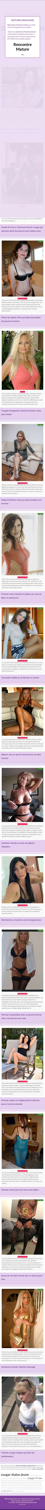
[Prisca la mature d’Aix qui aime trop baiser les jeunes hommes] (22, 269)
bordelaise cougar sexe (35, 1475)
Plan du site (22, 1504)
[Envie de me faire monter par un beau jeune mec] (22, 1227)
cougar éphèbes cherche (10, 1488)
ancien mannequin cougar (36, 1488)
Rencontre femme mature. (31, 1499)
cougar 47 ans (35, 1478)
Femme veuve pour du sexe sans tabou (20, 1190)
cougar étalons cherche (27, 1482)
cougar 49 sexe (5, 1487)
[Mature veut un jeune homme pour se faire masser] (22, 712)
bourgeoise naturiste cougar (8, 1480)
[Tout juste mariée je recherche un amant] (22, 633)
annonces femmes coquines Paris (26, 1465)
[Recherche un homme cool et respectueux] (22, 880)
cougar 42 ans (13, 1487)
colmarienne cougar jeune (16, 1484)
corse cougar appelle (22, 1488)
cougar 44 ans (4, 1485)
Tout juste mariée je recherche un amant (20, 677)
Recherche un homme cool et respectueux (21, 920)
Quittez (22, 54)
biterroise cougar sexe (18, 1491)
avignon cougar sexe (22, 1480)
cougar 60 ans (6, 1491)
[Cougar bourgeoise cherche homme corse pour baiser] (22, 361)
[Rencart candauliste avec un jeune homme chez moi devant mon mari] (22, 961)
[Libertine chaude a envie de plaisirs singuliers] (22, 795)
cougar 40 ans (4, 1484)
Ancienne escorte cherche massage (18, 1367)
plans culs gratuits (38, 1469)
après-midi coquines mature (19, 1478)
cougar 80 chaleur (13, 1485)
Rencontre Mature (22, 46)
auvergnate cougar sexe (14, 1482)
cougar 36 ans (27, 1484)
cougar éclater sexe (6, 1478)
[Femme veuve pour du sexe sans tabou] (22, 1142)
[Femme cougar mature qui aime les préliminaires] (22, 1405)
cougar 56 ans (38, 1482)
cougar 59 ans (20, 1487)
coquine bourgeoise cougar (26, 1485)
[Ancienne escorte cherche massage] (22, 1319)
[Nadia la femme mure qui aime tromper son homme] (22, 453)
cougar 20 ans (31, 1480)
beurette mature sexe (30, 1487)
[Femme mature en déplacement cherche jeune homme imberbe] (22, 1054)
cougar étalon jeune (15, 1474)
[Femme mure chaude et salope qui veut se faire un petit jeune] (22, 544)
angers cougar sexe (36, 1484)
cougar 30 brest (37, 1485)
